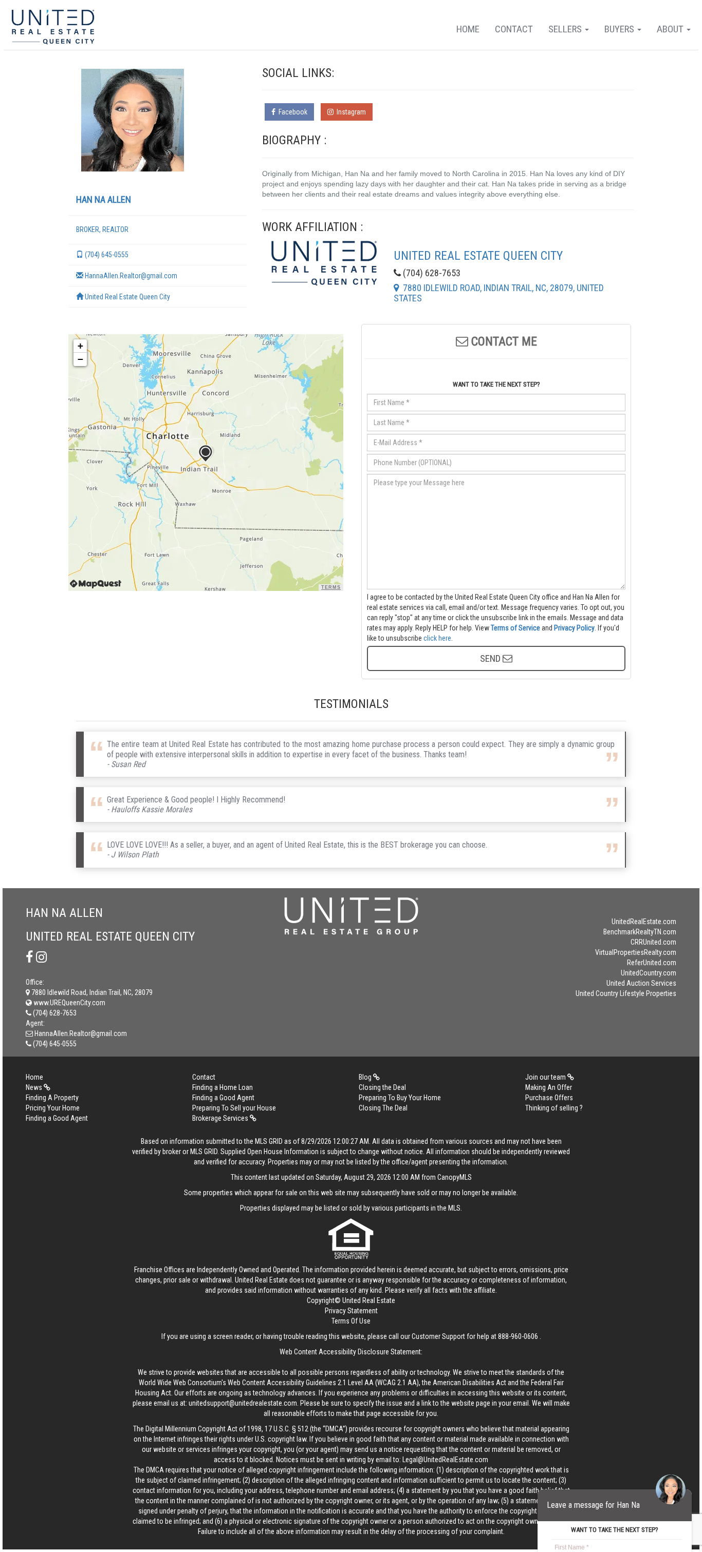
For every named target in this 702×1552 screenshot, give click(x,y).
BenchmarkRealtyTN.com (639, 932)
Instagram (350, 112)
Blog (366, 1077)
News (35, 1087)
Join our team (546, 1077)
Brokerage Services (221, 1118)
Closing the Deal (382, 1087)
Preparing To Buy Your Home (400, 1098)
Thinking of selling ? (554, 1108)
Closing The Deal (383, 1108)
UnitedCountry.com (648, 973)
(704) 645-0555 (105, 255)
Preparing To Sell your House (234, 1108)
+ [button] (80, 345)
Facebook (291, 112)
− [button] (80, 359)
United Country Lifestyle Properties (626, 993)
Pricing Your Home (53, 1108)
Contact (514, 29)
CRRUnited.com (653, 942)
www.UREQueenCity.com (68, 1003)
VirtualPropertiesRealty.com (635, 952)
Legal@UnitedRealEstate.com (445, 1459)
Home (467, 29)
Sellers (566, 29)
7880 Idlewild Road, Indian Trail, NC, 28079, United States (499, 292)
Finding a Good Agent (223, 1098)
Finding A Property (52, 1098)
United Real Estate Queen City (126, 297)
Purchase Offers (549, 1098)
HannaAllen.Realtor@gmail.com (130, 276)
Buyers (620, 29)
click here (437, 638)
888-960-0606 (518, 1336)
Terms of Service (515, 628)
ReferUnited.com (651, 963)
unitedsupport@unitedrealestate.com (243, 1403)
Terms (331, 587)
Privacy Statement (351, 1311)
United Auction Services (641, 983)
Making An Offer (548, 1087)
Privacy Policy (574, 628)
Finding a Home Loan (222, 1087)
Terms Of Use (351, 1321)
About (671, 29)
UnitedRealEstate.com (644, 921)
